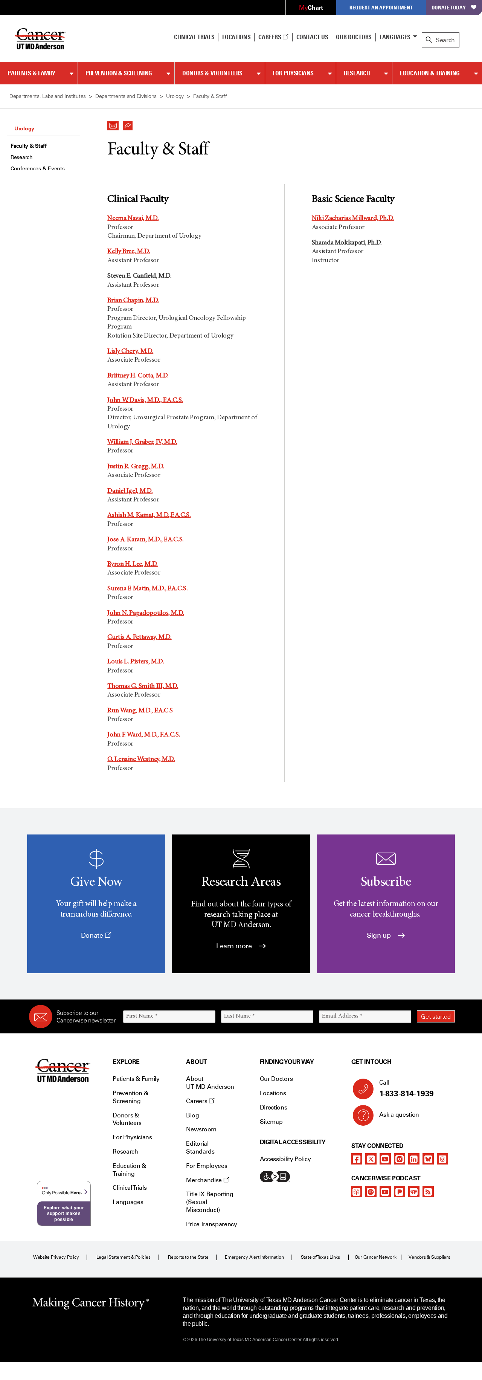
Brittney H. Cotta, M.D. (138, 376)
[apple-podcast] (356, 1191)
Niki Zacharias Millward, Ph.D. (353, 218)
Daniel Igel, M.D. (130, 491)
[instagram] (399, 1159)
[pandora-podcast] (399, 1191)
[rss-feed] (428, 1191)
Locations (273, 1093)
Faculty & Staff (29, 146)
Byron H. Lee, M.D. (132, 564)
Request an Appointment (381, 7)
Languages (395, 37)
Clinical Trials (194, 37)
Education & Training (430, 73)
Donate (93, 935)
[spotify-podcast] (371, 1191)
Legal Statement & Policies (123, 1257)
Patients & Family (31, 73)
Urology (24, 128)
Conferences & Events (37, 168)
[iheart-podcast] (414, 1191)
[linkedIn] (414, 1159)
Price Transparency (211, 1224)
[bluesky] (428, 1159)
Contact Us (312, 37)
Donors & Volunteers (212, 73)
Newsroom (201, 1129)
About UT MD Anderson (210, 1082)
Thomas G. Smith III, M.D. (142, 686)
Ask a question (399, 1114)
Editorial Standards (200, 1147)
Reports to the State (188, 1257)
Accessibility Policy (285, 1159)
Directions (273, 1107)
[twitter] (371, 1159)
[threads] (442, 1159)
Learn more (234, 946)
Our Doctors (353, 37)
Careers (270, 37)
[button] (113, 123)
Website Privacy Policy (56, 1257)
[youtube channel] (385, 1159)
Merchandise (204, 1180)
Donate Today (449, 7)
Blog (192, 1115)
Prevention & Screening (118, 73)
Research (357, 73)
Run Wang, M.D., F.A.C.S (140, 711)
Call (406, 1088)
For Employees (206, 1165)
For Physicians (293, 73)
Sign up (379, 935)
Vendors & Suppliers (429, 1257)
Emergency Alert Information (254, 1257)
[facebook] (356, 1159)
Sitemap (271, 1121)
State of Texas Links (320, 1257)
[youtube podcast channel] (385, 1191)
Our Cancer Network (376, 1257)
